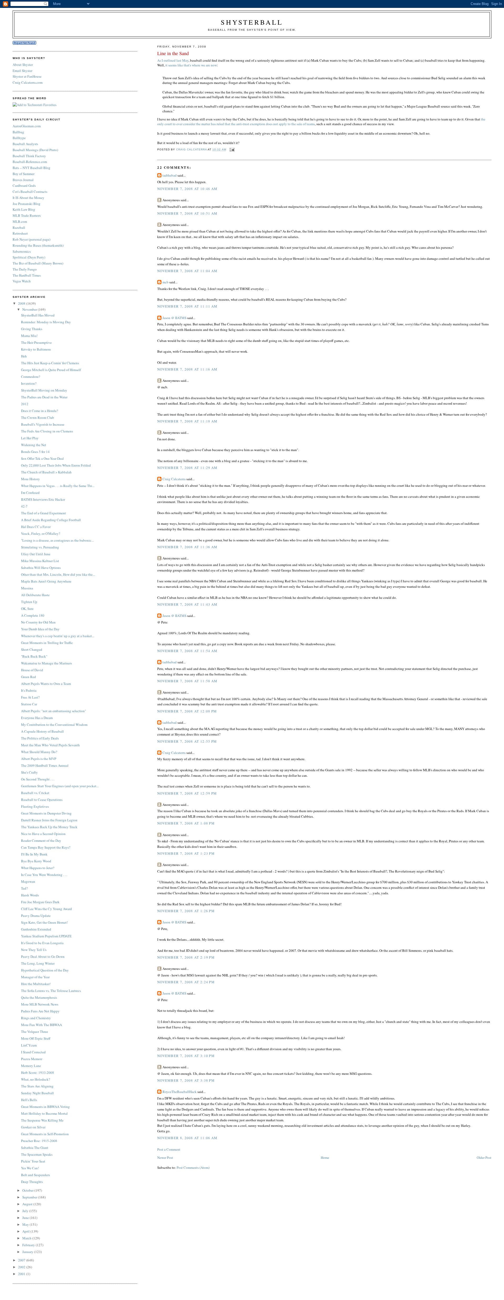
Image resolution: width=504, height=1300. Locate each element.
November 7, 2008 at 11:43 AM (187, 604)
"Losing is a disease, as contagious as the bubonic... (57, 540)
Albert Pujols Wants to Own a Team (46, 683)
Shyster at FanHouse (27, 76)
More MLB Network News (39, 1004)
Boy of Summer (23, 173)
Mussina (27, 588)
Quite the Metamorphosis (39, 997)
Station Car (29, 704)
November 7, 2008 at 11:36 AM (187, 547)
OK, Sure (27, 608)
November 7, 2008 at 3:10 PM (186, 1055)
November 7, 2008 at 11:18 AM (187, 421)
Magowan (28, 881)
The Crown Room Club (37, 417)
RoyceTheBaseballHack (179, 1091)
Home (325, 1157)
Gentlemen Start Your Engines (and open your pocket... (60, 786)
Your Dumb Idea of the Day (40, 629)
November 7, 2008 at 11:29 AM (187, 467)
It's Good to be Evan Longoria (42, 942)
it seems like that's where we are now (191, 65)
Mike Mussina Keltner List (40, 560)
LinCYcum (29, 1045)
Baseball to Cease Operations (41, 799)
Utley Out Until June (35, 554)
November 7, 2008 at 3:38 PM (186, 1080)
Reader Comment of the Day (41, 840)
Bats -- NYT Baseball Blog (31, 167)
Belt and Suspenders (35, 1174)
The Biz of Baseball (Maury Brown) (38, 263)
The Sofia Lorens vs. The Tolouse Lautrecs (51, 990)
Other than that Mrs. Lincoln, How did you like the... (58, 574)
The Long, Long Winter (38, 963)
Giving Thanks (31, 328)
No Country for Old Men (38, 622)
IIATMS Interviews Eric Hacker (43, 499)
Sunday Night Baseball (37, 1093)
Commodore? (30, 376)
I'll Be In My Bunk (34, 854)
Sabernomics (22, 251)
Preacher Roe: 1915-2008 (39, 1140)
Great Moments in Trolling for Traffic (47, 642)
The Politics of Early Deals (40, 738)
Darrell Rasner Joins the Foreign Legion (49, 820)
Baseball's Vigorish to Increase (42, 424)
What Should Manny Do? (39, 751)
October (28, 1190)
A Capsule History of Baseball (42, 731)
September (30, 1197)
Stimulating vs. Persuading (40, 547)
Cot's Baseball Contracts (30, 191)
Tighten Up (29, 601)
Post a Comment (168, 1149)
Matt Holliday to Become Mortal (44, 1113)
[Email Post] (232, 149)
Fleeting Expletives (35, 806)
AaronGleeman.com (27, 126)
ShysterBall (252, 22)
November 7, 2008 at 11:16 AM (187, 369)
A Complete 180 (32, 615)
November (30, 309)
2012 (24, 403)
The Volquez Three (34, 1031)
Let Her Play (30, 438)
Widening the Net (33, 444)
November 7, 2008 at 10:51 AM (187, 213)
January (28, 1251)
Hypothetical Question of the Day (45, 970)
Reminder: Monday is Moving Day (46, 322)
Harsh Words (30, 895)
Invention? (28, 383)
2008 (22, 303)
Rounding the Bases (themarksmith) (38, 245)
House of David (32, 670)
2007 (22, 1260)
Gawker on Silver (33, 1127)
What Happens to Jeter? (37, 867)
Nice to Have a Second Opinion (43, 833)
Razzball (19, 227)
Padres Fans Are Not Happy (40, 1011)
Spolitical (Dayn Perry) (29, 257)
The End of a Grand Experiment (43, 513)
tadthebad (169, 175)
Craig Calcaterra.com (28, 82)
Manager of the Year (35, 977)
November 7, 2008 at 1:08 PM (186, 823)
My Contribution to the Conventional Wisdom (54, 724)
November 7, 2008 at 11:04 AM (187, 270)
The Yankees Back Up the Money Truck (49, 827)
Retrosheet (20, 233)
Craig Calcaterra (174, 479)
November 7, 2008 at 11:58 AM (187, 681)
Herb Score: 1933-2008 (37, 1072)
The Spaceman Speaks (36, 1154)
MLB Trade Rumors (27, 215)
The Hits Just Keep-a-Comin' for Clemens (50, 363)
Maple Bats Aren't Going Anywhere (46, 581)
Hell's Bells (29, 1099)
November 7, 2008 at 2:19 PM (186, 957)
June (26, 1217)
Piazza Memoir (31, 1058)
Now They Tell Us (33, 949)
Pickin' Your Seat (33, 1161)
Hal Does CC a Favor (36, 526)
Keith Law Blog (24, 209)
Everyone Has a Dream (37, 717)
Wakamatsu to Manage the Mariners (46, 663)
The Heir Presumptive (36, 342)
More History (30, 479)
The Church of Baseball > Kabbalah (46, 472)
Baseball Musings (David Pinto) (35, 149)
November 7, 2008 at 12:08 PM (187, 711)
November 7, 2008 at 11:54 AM (187, 650)
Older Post (484, 1157)
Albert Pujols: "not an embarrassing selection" (53, 711)
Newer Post (165, 1157)
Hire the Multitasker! (36, 983)
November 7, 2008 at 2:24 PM (186, 982)
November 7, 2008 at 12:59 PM (187, 793)
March (27, 1238)
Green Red (28, 676)
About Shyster (23, 64)
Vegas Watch (22, 281)
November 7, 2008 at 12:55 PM (187, 741)
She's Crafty (29, 772)
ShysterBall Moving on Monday (44, 390)
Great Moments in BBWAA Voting (45, 1106)
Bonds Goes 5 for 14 (35, 451)
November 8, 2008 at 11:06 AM (187, 1137)
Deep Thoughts (32, 1181)
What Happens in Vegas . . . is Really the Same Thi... (57, 485)
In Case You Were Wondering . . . (44, 874)
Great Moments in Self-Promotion (45, 1134)
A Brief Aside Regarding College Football (51, 519)
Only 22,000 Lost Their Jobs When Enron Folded (56, 465)
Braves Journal (23, 179)
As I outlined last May (172, 60)
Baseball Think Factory (29, 156)
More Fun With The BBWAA (41, 1024)
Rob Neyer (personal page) (31, 239)
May (26, 1224)
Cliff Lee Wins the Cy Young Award (46, 908)
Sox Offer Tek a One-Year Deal (42, 458)
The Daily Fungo (25, 269)
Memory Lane (31, 1065)
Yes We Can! (30, 1168)
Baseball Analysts (25, 143)
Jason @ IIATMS (174, 317)
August (27, 1204)
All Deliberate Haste (35, 595)
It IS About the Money (28, 197)
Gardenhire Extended (36, 929)
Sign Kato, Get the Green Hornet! (44, 922)
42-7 (24, 506)
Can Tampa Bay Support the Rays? (45, 847)
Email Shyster (22, 70)
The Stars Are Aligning (37, 1086)
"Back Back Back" (34, 656)
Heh (24, 356)
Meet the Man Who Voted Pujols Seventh (50, 745)
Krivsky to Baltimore (36, 349)
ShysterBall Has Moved (38, 315)
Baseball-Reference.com (30, 161)
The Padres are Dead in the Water (44, 397)
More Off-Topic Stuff (35, 1038)
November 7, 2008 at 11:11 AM (187, 306)
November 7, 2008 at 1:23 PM (186, 853)
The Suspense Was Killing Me (42, 1120)
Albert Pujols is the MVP (38, 758)
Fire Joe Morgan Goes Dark (40, 902)
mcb (165, 282)
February (29, 1245)
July (25, 1210)
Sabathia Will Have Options (41, 567)
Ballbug (18, 132)
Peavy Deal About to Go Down (43, 956)
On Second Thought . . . (37, 779)
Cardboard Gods (24, 185)
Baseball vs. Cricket (35, 792)
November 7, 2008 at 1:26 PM (186, 910)
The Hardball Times (27, 275)
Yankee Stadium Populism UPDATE (46, 936)
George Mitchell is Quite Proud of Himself (51, 369)
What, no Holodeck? (35, 1079)
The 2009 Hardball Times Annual (45, 765)
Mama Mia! (29, 335)
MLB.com (20, 221)
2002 (22, 1267)
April (26, 1231)
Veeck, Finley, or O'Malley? (40, 533)
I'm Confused (30, 492)
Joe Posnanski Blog (26, 203)
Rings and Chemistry (36, 1018)
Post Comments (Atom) (193, 1167)
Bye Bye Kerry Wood (36, 861)
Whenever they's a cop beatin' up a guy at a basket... (57, 635)
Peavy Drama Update (36, 915)
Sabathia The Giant (34, 1147)
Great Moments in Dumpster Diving (46, 813)
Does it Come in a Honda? (39, 410)
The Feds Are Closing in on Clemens (47, 431)
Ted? (24, 888)
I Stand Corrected (33, 1052)
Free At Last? (30, 697)
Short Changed (31, 649)
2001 (22, 1273)
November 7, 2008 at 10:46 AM (187, 188)
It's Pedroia (28, 690)
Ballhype (19, 137)
